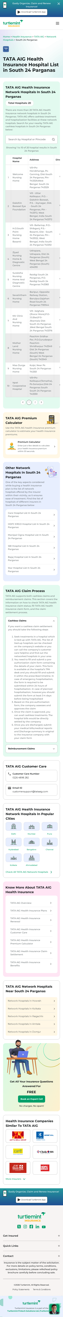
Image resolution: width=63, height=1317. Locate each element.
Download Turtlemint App (33, 12)
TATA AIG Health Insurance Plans (28, 910)
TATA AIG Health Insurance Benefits (25, 964)
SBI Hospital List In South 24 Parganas (23, 548)
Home (6, 36)
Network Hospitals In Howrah (24, 1000)
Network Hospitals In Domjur (24, 1031)
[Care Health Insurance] (18, 1152)
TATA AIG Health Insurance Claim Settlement (28, 953)
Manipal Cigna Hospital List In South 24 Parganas (28, 537)
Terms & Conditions (41, 1289)
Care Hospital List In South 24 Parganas (24, 515)
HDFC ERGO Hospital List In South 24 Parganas (29, 526)
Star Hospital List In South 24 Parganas (24, 570)
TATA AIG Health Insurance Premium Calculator (25, 942)
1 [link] (29, 402)
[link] (22, 402)
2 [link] (35, 402)
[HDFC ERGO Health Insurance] (45, 1167)
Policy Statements (21, 1289)
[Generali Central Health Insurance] (18, 1167)
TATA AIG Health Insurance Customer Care (25, 931)
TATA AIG (39, 36)
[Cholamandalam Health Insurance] (45, 1152)
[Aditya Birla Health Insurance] (18, 1136)
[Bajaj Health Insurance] (45, 1136)
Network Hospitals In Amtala (24, 1024)
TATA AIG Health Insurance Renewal (25, 920)
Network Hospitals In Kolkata (24, 1008)
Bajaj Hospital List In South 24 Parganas (24, 559)
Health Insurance (22, 36)
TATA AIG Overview (20, 903)
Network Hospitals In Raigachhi (25, 1016)
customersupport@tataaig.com (30, 791)
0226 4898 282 (21, 777)
